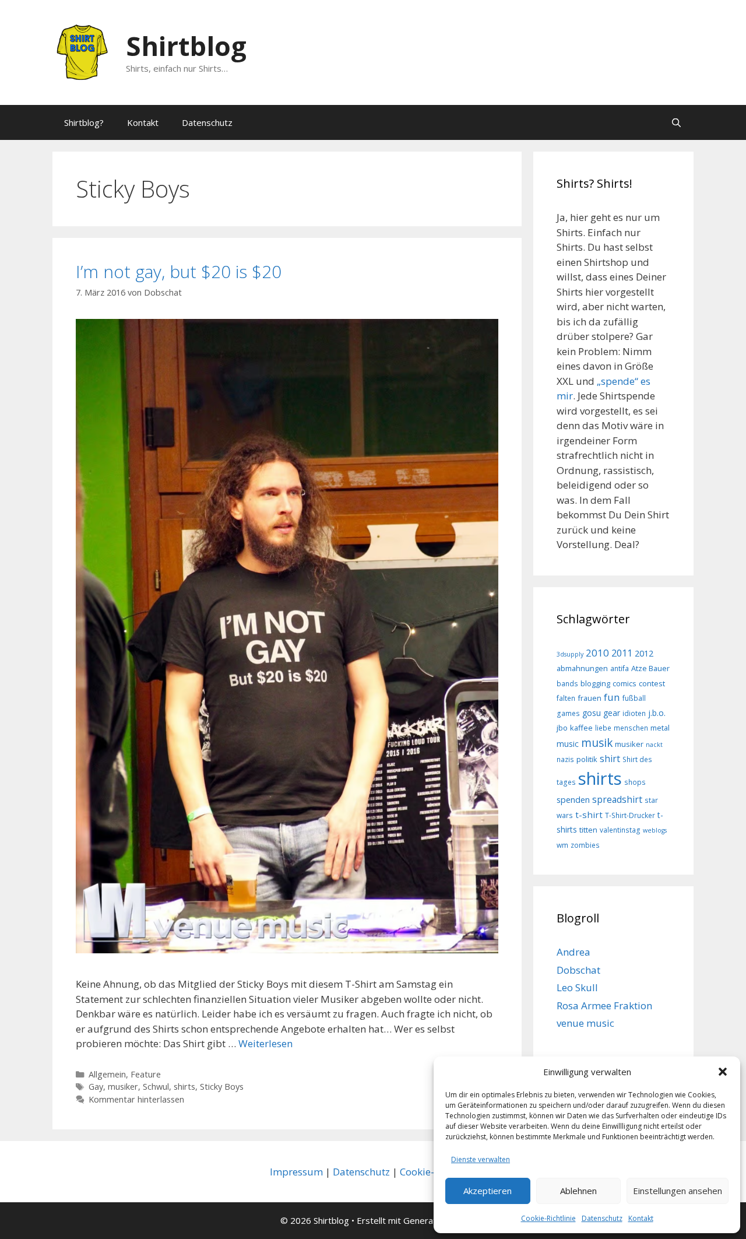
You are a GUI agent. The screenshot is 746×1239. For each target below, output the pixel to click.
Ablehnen (578, 1190)
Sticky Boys (222, 1086)
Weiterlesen (265, 1043)
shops (635, 782)
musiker (123, 1086)
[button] (723, 1071)
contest (652, 683)
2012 (644, 653)
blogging (595, 683)
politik (586, 759)
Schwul (156, 1086)
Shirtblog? (84, 122)
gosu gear (601, 712)
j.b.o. (657, 712)
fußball (634, 698)
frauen (589, 698)
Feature (146, 1074)
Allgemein (107, 1074)
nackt (654, 744)
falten (566, 698)
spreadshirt (617, 799)
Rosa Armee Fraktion (604, 1005)
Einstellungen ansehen (677, 1190)
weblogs (655, 830)
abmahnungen (582, 668)
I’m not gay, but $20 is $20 (178, 271)
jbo (562, 727)
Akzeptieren (487, 1190)
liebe (603, 727)
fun (612, 697)
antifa (619, 668)
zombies (585, 845)
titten (588, 829)
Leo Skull (577, 987)
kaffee (581, 727)
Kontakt (640, 1218)
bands (567, 683)
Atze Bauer (650, 668)
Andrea (573, 952)
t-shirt (589, 814)
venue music (585, 1023)
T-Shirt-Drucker (630, 815)
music (568, 743)
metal (660, 727)
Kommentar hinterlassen (136, 1099)
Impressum (296, 1171)
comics (624, 683)
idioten (634, 713)
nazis (565, 759)
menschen (631, 727)
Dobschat (578, 970)
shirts (184, 1086)
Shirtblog (186, 46)
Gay (96, 1086)
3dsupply (570, 654)
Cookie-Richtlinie (548, 1218)
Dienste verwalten (480, 1159)
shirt (610, 758)
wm (562, 845)
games (568, 713)
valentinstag (620, 829)
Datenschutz (602, 1218)
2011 (621, 653)
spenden (573, 799)
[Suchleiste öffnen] (676, 122)
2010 (597, 652)
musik (597, 742)
